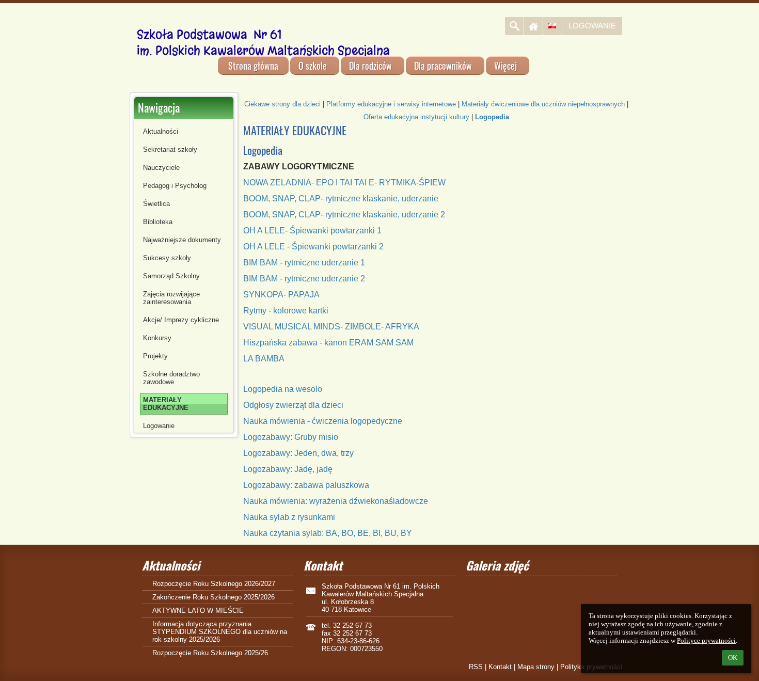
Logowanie (592, 25)
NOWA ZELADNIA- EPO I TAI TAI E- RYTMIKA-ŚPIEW (344, 182)
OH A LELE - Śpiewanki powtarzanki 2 (313, 246)
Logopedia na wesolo (282, 389)
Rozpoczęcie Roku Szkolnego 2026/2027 (213, 584)
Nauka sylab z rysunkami (289, 517)
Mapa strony (536, 667)
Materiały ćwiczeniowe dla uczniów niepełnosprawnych (543, 104)
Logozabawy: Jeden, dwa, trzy (298, 453)
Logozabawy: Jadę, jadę (288, 469)
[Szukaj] (514, 26)
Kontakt (500, 667)
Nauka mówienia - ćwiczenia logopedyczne (322, 421)
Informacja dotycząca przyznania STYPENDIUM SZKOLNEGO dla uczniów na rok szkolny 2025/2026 (219, 631)
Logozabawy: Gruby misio (290, 437)
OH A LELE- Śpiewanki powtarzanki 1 (312, 230)
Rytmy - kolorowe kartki (285, 310)
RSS (476, 667)
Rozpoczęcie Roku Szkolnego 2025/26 (210, 653)
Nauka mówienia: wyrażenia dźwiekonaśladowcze (335, 501)
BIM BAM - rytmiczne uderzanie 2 (304, 278)
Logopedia (492, 117)
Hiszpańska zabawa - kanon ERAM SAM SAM (328, 342)
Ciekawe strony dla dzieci (282, 104)
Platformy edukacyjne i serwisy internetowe (391, 104)
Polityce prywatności (706, 640)
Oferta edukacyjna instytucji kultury (416, 117)
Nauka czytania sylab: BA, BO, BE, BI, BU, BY (327, 533)
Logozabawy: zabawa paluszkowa (306, 485)
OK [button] (732, 657)
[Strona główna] (533, 26)
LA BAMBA (263, 358)
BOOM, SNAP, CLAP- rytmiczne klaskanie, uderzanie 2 (344, 214)
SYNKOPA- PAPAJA (281, 294)
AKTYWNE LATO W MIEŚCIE (198, 610)
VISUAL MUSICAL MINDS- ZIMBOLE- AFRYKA (331, 326)
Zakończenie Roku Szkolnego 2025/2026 (213, 597)
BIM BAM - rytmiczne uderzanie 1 (304, 262)
